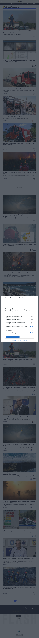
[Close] (36, 298)
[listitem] (19, 314)
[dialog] (19, 319)
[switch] (31, 316)
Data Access (19, 340)
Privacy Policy (25, 340)
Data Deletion (14, 340)
